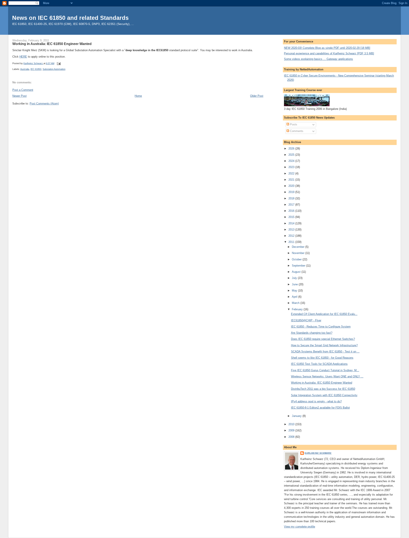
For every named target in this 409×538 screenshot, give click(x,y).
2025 (291, 154)
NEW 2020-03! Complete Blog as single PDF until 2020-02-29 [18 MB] (327, 47)
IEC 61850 (35, 69)
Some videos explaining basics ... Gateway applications (318, 59)
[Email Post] (58, 63)
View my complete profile (299, 526)
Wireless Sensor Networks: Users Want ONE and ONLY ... (327, 376)
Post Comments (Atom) (44, 103)
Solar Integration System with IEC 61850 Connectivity (324, 395)
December (298, 246)
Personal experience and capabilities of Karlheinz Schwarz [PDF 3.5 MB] (329, 53)
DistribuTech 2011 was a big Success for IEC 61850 (323, 388)
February (298, 309)
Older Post (256, 95)
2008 (291, 436)
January (297, 416)
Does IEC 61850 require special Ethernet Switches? (323, 339)
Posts (293, 124)
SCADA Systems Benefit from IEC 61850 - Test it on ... (325, 351)
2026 (291, 148)
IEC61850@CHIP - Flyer (306, 320)
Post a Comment (22, 89)
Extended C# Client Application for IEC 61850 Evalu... (324, 314)
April (295, 296)
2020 (291, 185)
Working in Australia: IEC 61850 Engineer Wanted (321, 382)
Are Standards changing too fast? (311, 332)
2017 (291, 204)
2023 (291, 167)
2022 (291, 173)
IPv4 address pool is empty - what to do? (316, 401)
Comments (296, 131)
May (295, 290)
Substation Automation (54, 69)
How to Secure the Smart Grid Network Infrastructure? (324, 345)
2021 (291, 179)
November (298, 253)
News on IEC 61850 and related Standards (70, 18)
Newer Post (19, 95)
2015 (291, 217)
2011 (291, 242)
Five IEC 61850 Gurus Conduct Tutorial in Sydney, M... (325, 370)
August (296, 271)
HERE (23, 56)
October (297, 259)
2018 (291, 198)
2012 (291, 235)
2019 (291, 192)
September (299, 265)
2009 (291, 430)
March (296, 303)
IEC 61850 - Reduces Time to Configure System (321, 326)
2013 (291, 229)
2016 (291, 210)
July (295, 278)
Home (138, 95)
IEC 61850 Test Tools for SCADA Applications (319, 363)
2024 (291, 160)
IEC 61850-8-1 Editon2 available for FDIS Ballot (320, 407)
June (295, 284)
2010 (291, 424)
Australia (24, 69)
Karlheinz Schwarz (318, 453)
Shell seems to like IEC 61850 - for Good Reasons (322, 357)
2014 (291, 223)
